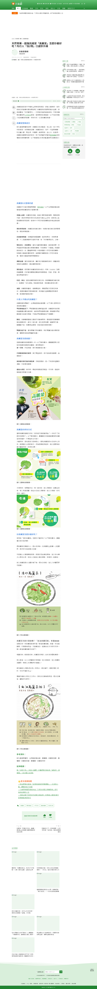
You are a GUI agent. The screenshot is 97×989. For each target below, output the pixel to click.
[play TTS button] (18, 101)
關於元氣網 (31, 978)
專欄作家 (66, 978)
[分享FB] (14, 107)
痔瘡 (79, 122)
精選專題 (44, 978)
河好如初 (53, 3)
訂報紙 (62, 983)
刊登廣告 (23, 983)
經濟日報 (46, 3)
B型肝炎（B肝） (68, 128)
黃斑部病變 (67, 134)
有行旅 (66, 3)
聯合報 (40, 3)
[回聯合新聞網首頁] (13, 3)
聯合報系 (57, 983)
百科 (36, 8)
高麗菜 (22, 805)
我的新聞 (77, 3)
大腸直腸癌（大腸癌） (70, 122)
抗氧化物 (50, 805)
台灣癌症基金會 (35, 758)
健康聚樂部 (38, 978)
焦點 (13, 8)
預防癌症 (40, 207)
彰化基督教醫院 (22, 758)
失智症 (79, 125)
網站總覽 (74, 983)
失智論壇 (25, 8)
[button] (84, 8)
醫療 (31, 8)
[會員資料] (82, 3)
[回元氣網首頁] (18, 3)
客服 (31, 983)
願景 (71, 3)
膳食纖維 (53, 135)
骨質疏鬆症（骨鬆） (69, 125)
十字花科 (28, 115)
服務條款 (41, 983)
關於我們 (68, 983)
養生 (18, 8)
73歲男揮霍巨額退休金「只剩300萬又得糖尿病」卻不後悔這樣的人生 (41, 13)
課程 (47, 8)
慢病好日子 (71, 8)
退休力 (53, 8)
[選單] (84, 3)
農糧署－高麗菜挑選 (49, 758)
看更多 (83, 60)
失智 (58, 8)
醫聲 (63, 8)
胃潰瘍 (77, 131)
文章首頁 (60, 978)
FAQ (28, 983)
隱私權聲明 (51, 983)
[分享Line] (14, 112)
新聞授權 (35, 983)
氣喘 (73, 134)
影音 (41, 8)
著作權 (46, 983)
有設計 (60, 3)
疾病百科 (50, 978)
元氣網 (17, 39)
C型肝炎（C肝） (68, 131)
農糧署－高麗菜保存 (38, 761)
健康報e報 (40, 972)
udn (13, 39)
